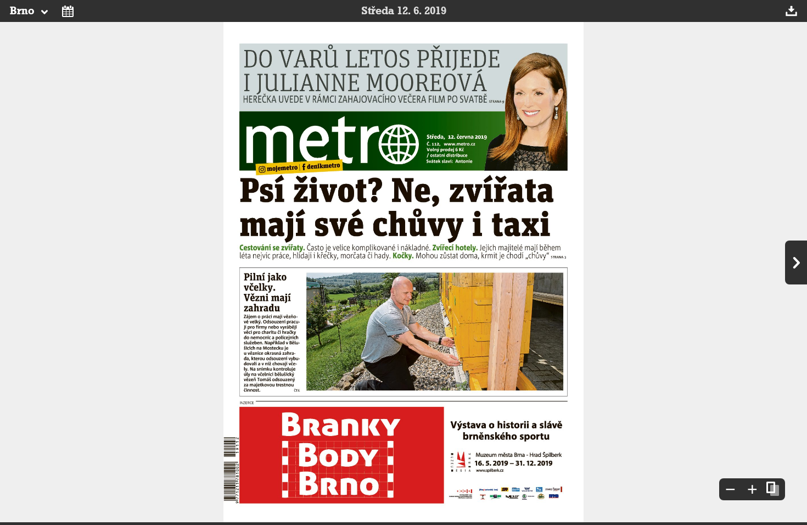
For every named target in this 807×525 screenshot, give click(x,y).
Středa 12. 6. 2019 (403, 10)
